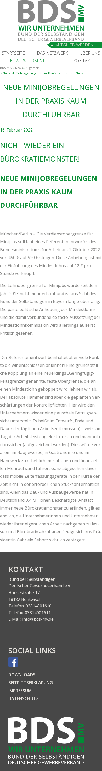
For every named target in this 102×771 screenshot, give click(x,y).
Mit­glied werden (74, 45)
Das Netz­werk (52, 53)
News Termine (27, 61)
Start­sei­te (13, 53)
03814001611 (38, 612)
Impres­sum (20, 691)
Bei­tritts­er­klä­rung (30, 682)
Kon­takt (82, 61)
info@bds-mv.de (38, 619)
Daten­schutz (23, 698)
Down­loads (21, 675)
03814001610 (39, 606)
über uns (90, 53)
